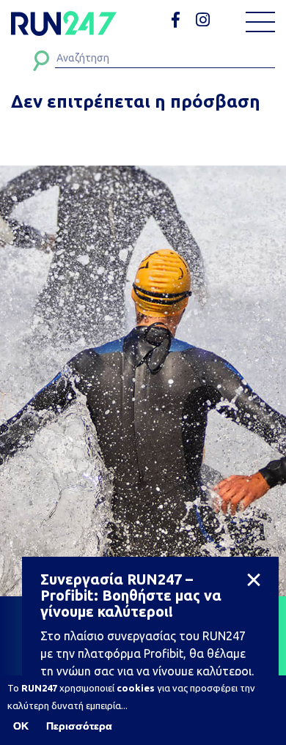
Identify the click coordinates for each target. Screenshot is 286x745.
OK (21, 726)
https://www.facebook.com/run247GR (181, 20)
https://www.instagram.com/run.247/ (205, 20)
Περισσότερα (79, 726)
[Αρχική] (64, 23)
